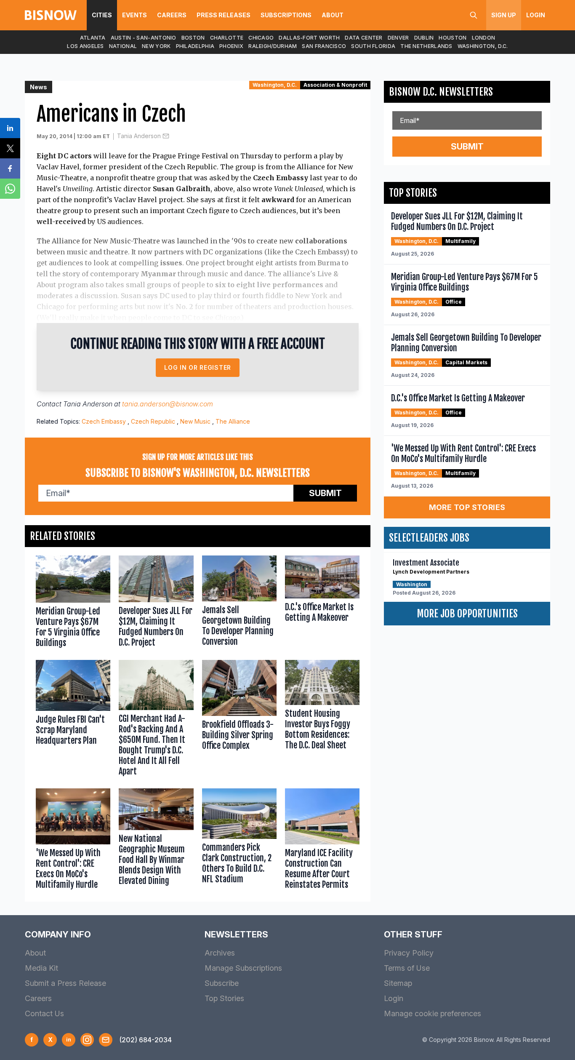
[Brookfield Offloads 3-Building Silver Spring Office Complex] (239, 720)
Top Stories (224, 998)
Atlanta (93, 38)
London (483, 38)
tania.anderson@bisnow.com (167, 404)
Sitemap (398, 983)
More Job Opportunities (467, 613)
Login (535, 15)
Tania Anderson (139, 135)
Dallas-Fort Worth (309, 38)
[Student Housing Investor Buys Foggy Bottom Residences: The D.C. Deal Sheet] (322, 720)
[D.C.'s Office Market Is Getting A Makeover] (322, 603)
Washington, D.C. (483, 46)
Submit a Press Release (65, 983)
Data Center (363, 38)
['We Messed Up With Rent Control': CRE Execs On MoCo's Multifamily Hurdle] (73, 841)
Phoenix (231, 46)
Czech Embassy (104, 421)
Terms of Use (407, 968)
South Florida (373, 46)
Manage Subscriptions (243, 968)
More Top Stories (467, 507)
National (123, 46)
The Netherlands (426, 46)
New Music (195, 421)
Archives (220, 952)
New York (156, 46)
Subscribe (222, 983)
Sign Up (503, 15)
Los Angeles (85, 46)
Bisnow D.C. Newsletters (441, 91)
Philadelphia (195, 46)
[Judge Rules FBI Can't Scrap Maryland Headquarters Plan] (73, 720)
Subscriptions (286, 15)
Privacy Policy (409, 952)
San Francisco (324, 46)
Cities (102, 15)
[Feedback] (105, 1040)
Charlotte (227, 38)
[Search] (473, 15)
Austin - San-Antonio (143, 38)
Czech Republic (153, 421)
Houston (452, 38)
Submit (325, 493)
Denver (398, 38)
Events (134, 15)
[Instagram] (87, 1040)
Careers (171, 15)
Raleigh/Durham (272, 46)
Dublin (424, 38)
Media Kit (41, 968)
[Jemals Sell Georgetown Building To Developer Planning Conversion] (239, 603)
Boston (193, 38)
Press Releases (223, 15)
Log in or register (197, 367)
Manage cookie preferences (432, 1013)
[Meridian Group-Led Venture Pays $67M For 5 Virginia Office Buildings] (73, 603)
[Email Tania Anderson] (165, 136)
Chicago (261, 38)
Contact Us (44, 1013)
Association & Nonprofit (335, 85)
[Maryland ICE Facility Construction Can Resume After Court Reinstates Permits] (322, 841)
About (332, 15)
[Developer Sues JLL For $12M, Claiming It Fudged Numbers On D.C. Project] (155, 603)
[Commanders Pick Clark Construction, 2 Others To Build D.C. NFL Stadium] (239, 841)
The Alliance (233, 421)
